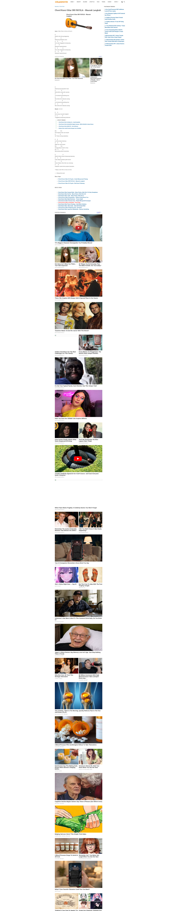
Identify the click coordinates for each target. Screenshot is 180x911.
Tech (98, 1)
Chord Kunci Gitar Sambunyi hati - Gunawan (70, 207)
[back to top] (177, 907)
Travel (103, 1)
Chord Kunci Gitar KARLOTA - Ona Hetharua (68, 126)
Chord (109, 1)
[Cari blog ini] (124, 2)
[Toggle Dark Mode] (122, 2)
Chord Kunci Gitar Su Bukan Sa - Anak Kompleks (69, 122)
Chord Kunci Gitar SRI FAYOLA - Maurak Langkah (71, 181)
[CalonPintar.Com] (61, 2)
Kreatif (79, 1)
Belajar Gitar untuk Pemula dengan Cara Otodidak (70, 128)
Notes (116, 1)
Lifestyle (91, 1)
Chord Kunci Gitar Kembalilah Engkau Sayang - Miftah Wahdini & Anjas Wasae (76, 124)
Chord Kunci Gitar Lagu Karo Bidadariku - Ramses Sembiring (73, 209)
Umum (71, 1)
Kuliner (85, 1)
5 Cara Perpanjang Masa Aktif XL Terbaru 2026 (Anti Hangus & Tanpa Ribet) (114, 31)
